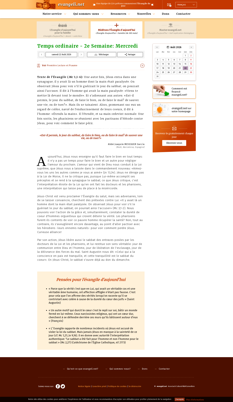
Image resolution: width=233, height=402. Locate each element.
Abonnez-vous (174, 142)
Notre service (53, 13)
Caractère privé (99, 386)
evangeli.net (71, 4)
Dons (165, 13)
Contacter (183, 13)
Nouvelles (144, 13)
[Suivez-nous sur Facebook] (58, 386)
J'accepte (180, 399)
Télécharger (103, 54)
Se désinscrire (135, 386)
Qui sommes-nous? (120, 369)
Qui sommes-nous (86, 13)
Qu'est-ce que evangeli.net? (82, 369)
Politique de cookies (117, 386)
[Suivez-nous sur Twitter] (63, 386)
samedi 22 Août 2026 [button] (61, 54)
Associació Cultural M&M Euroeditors (181, 386)
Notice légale (84, 386)
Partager (131, 54)
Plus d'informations (195, 400)
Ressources (118, 13)
